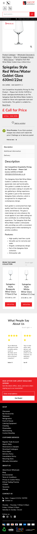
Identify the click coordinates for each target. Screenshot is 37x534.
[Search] (31, 14)
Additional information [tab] (12, 151)
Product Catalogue (9, 55)
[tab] (18, 155)
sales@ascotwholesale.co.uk (15, 174)
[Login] (4, 8)
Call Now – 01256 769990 (11, 116)
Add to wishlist (19, 123)
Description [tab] (8, 147)
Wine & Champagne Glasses (24, 57)
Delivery (7, 155)
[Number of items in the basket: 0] (10, 8)
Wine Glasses (9, 60)
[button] (31, 47)
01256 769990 (8, 3)
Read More (6, 105)
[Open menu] (3, 3)
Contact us (9, 500)
